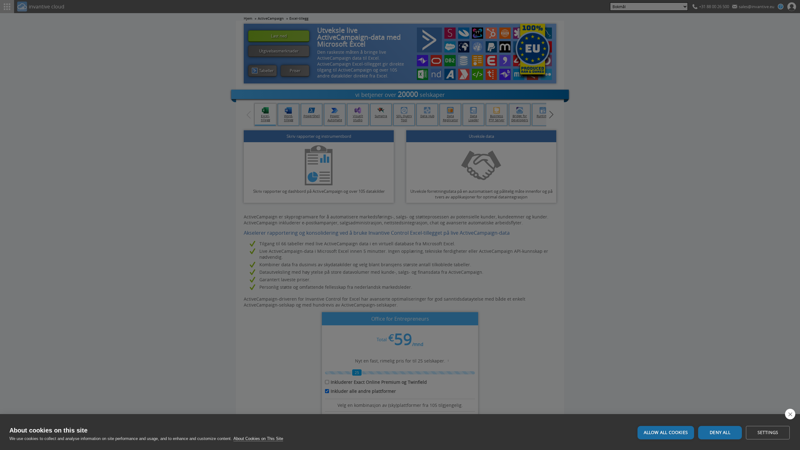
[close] (790, 414)
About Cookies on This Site (258, 438)
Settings (768, 432)
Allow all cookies (666, 432)
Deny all (720, 432)
